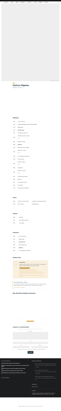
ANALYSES (29, 2)
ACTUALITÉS (6, 2)
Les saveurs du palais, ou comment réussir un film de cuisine (12, 370)
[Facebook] (47, 0)
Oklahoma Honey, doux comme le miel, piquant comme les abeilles (13, 368)
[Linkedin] (53, 0)
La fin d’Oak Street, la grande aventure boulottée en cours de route (13, 372)
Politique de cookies (40, 394)
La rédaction (34, 393)
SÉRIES (17, 2)
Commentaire (30, 331)
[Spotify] (57, 0)
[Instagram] (50, 0)
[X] (49, 0)
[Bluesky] (54, 0)
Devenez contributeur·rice (41, 393)
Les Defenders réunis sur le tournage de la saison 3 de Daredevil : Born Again (31, 272)
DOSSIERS (40, 2)
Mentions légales (48, 393)
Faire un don (46, 394)
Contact (52, 394)
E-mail (21, 345)
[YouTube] (51, 0)
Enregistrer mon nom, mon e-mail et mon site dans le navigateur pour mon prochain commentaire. (31, 349)
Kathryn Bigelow (30, 321)
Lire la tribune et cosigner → (19, 287)
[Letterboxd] (56, 0)
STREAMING (22, 2)
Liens (49, 394)
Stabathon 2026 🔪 (35, 386)
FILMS (12, 2)
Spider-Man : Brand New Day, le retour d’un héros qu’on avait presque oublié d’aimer (15, 366)
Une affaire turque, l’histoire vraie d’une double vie (10, 363)
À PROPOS (46, 2)
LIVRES (35, 2)
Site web (39, 345)
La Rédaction (15, 87)
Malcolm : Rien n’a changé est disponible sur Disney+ (27, 269)
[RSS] (59, 0)
